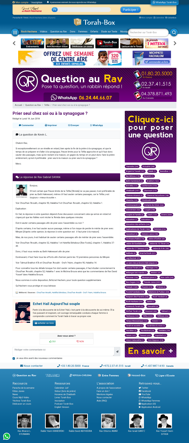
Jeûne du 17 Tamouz (137, 248)
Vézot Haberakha (135, 340)
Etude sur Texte (109, 31)
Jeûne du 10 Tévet (159, 243)
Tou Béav (131, 330)
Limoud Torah (134, 267)
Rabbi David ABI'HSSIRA (80, 431)
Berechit (149, 176)
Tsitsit (131, 335)
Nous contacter (33, 365)
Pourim (147, 287)
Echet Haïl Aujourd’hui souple (56, 304)
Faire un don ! (103, 391)
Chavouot (150, 190)
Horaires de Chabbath (65, 394)
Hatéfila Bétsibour (59, 293)
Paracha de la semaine (23, 388)
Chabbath (133, 190)
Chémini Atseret (134, 195)
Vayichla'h (160, 335)
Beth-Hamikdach (134, 181)
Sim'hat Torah (133, 311)
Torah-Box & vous (156, 325)
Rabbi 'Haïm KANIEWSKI (52, 431)
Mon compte (21, 2)
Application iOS (148, 404)
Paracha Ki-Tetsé (20, 18)
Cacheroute (149, 185)
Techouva (132, 316)
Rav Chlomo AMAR (108, 431)
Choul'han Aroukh (44, 293)
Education (131, 219)
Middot (156, 272)
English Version (62, 407)
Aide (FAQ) (102, 401)
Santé (150, 301)
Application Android (150, 407)
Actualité (148, 166)
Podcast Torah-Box (64, 404)
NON (81, 341)
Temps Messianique (137, 321)
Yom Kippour (155, 340)
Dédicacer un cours (22, 404)
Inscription (36, 2)
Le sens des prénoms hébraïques (141, 263)
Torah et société (134, 325)
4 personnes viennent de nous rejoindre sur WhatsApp (73, 2)
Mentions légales (105, 394)
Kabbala (131, 253)
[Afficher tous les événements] (48, 2)
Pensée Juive (152, 282)
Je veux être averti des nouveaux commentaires (39, 358)
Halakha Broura (99, 293)
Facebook (146, 391)
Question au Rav (58, 31)
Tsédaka (164, 330)
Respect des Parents (137, 296)
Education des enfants (138, 224)
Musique (124, 31)
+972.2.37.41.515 (113, 365)
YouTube (145, 394)
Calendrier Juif (62, 388)
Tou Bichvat (147, 330)
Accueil (18, 105)
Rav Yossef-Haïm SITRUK (164, 433)
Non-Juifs (167, 277)
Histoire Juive (150, 234)
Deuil (152, 214)
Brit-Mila (131, 185)
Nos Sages (133, 282)
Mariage (152, 267)
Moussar (132, 277)
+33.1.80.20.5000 (71, 365)
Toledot (156, 321)
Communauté (133, 205)
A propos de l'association (109, 388)
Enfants (94, 31)
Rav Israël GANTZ (136, 431)
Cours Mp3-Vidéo (21, 397)
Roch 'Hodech (160, 296)
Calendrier (159, 18)
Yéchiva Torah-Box (22, 401)
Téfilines (162, 316)
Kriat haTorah (148, 253)
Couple (149, 209)
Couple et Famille (134, 214)
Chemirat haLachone (158, 195)
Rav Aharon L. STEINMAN (24, 433)
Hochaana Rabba (135, 238)
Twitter (144, 388)
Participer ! (130, 10)
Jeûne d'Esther (156, 238)
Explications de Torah (138, 229)
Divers (166, 214)
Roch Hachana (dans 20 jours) (42, 18)
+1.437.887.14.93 (154, 365)
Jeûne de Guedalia (135, 243)
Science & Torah (134, 306)
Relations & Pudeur (158, 292)
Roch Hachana (29, 31)
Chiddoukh (148, 200)
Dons (72, 31)
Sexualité (153, 306)
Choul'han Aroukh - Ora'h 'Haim (80, 293)
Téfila (46, 105)
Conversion (133, 209)
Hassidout (131, 234)
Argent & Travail (135, 171)
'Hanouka (132, 166)
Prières (161, 287)
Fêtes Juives (18, 391)
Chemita (131, 200)
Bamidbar (165, 171)
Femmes (82, 31)
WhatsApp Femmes (150, 401)
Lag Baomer (133, 258)
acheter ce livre (45, 323)
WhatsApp (146, 397)
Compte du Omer (154, 205)
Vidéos (43, 31)
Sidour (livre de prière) (65, 391)
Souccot (151, 311)
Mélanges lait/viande (136, 272)
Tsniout (145, 335)
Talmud (165, 311)
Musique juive (149, 277)
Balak (152, 171)
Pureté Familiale (135, 292)
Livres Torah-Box (63, 397)
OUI (54, 341)
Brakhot (153, 181)
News (15, 394)
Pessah (132, 287)
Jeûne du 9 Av (161, 248)
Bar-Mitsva (133, 176)
